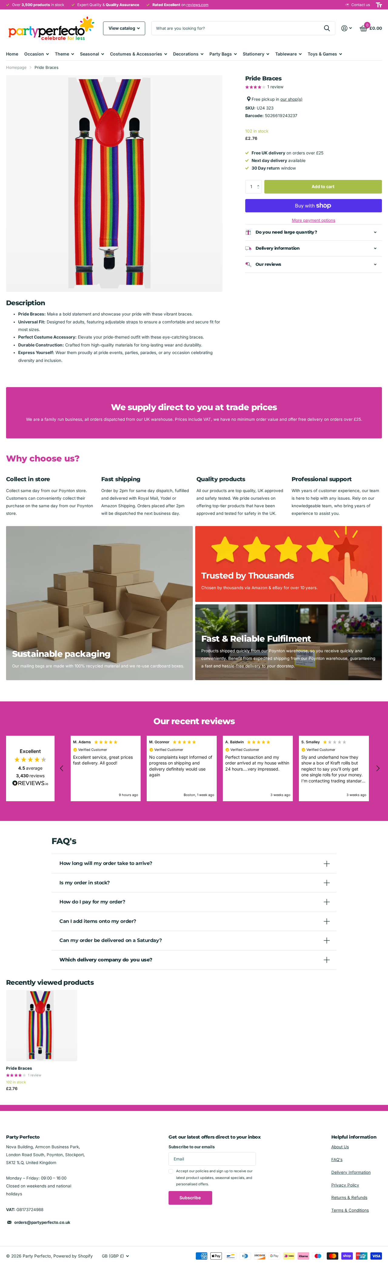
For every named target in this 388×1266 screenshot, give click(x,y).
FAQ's (337, 1159)
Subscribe (190, 1197)
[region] (220, 768)
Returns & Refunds (349, 1197)
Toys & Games (322, 53)
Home (12, 53)
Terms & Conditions (350, 1210)
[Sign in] (346, 28)
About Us (340, 1146)
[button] (260, 182)
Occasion (34, 53)
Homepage (16, 67)
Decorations (186, 53)
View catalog (122, 28)
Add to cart (323, 186)
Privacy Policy (345, 1185)
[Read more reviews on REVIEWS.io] (30, 784)
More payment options (313, 220)
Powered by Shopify (73, 1256)
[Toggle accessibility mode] (379, 4)
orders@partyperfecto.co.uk (42, 1222)
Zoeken (327, 28)
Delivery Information (351, 1172)
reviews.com (197, 4)
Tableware (286, 53)
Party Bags (220, 53)
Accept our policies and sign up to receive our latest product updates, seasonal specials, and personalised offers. (214, 1177)
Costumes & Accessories (136, 53)
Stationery (253, 53)
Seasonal (89, 53)
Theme (62, 53)
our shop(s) (291, 99)
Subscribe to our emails (192, 1146)
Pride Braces (19, 1068)
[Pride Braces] (41, 1025)
